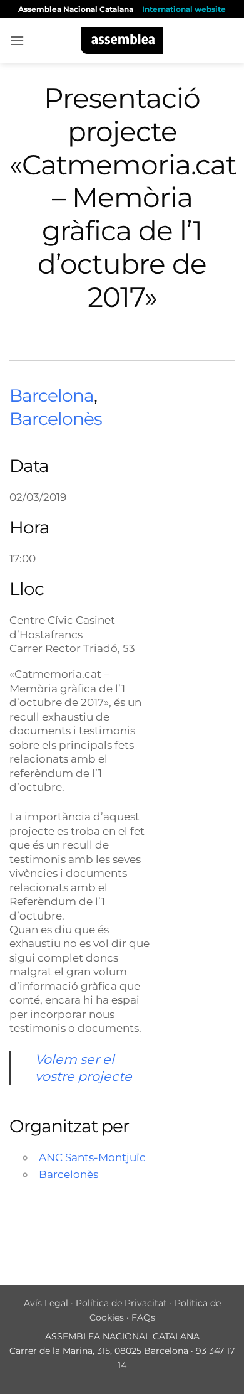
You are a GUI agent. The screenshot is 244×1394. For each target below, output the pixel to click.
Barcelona (51, 395)
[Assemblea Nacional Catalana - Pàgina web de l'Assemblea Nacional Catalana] (122, 40)
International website (184, 9)
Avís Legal (46, 1303)
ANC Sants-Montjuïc (92, 1157)
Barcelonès (55, 418)
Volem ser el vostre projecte (83, 1067)
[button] (16, 40)
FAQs (143, 1317)
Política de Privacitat (121, 1303)
